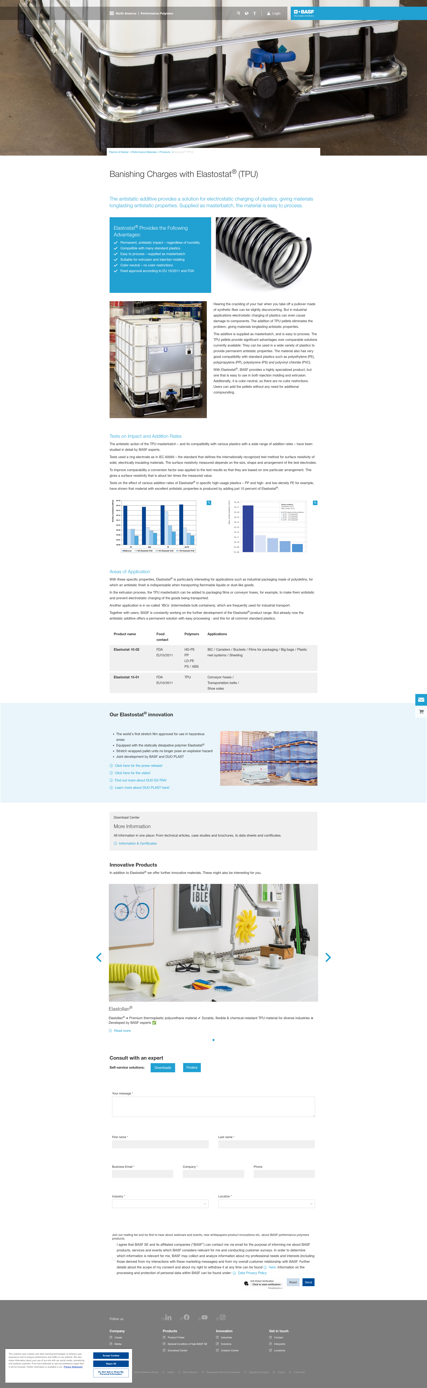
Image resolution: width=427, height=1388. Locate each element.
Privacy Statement (73, 1367)
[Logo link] (304, 13)
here (272, 1267)
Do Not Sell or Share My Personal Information (111, 1373)
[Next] (328, 958)
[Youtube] (203, 1319)
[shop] (421, 712)
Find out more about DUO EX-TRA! (140, 780)
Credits (170, 1372)
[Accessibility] (255, 13)
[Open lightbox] (160, 528)
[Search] (239, 13)
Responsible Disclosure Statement (223, 1372)
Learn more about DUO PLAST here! (142, 788)
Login (276, 13)
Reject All (111, 1363)
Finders (191, 1067)
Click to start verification (267, 1284)
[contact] (421, 700)
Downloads (163, 1068)
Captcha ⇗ (275, 1288)
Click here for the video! (132, 773)
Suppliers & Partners (259, 1372)
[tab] (213, 1040)
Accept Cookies (111, 1355)
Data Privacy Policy (252, 1273)
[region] (68, 1366)
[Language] (247, 13)
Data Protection (190, 1372)
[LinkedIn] (167, 1319)
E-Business (299, 1372)
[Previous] (98, 958)
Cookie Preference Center (146, 1372)
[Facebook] (185, 1319)
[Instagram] (221, 1319)
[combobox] (157, 1204)
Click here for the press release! (138, 766)
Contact (281, 1372)
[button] (205, 1204)
